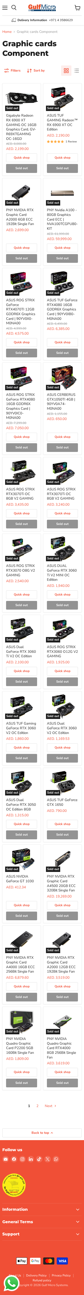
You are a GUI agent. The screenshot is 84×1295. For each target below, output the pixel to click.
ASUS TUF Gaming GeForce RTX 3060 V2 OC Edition (21, 728)
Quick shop (22, 158)
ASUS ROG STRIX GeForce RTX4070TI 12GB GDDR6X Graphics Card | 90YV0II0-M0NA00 (20, 311)
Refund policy (42, 1280)
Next (49, 1106)
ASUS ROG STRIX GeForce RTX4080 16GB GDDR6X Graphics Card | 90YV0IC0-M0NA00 (20, 406)
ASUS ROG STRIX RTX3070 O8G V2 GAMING (20, 570)
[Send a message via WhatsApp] (11, 1283)
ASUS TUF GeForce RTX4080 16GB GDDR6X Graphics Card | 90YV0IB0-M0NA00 (62, 309)
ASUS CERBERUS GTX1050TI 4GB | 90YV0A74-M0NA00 (61, 401)
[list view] (76, 70)
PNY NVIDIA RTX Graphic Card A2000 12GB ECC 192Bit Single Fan (61, 964)
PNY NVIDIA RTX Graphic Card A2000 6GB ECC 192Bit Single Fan (20, 217)
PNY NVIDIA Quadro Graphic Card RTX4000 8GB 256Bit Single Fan (61, 1048)
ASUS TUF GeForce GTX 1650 (62, 802)
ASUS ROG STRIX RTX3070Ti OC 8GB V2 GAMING (20, 494)
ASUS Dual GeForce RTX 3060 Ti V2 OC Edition (21, 651)
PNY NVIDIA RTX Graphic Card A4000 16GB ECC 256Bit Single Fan (20, 964)
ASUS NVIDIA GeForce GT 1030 (20, 878)
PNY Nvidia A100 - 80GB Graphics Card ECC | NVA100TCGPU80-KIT (62, 219)
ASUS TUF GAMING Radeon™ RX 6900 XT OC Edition (62, 122)
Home (7, 32)
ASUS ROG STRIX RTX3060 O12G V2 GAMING (62, 651)
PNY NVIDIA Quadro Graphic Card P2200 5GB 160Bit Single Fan (20, 1045)
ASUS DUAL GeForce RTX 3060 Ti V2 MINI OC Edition (62, 572)
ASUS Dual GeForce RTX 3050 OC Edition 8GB (21, 804)
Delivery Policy (36, 1275)
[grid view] (66, 70)
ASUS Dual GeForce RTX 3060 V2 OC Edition (62, 728)
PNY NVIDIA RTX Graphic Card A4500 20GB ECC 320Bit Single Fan (61, 883)
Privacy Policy (61, 1275)
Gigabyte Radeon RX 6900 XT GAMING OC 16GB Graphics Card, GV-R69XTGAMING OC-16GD (21, 127)
